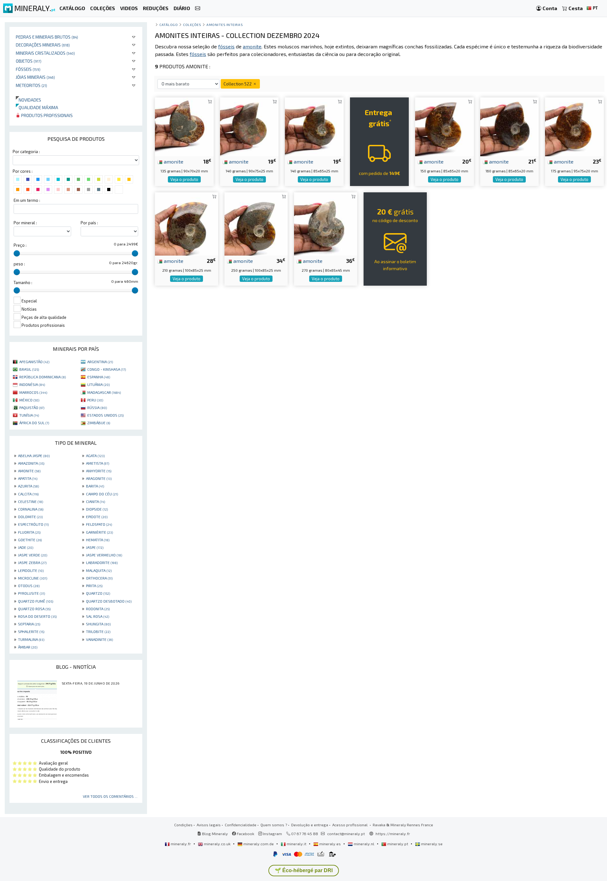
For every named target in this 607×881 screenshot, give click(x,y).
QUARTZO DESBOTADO (109, 601)
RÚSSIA (97, 407)
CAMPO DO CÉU (102, 494)
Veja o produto (184, 179)
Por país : (89, 222)
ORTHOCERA (99, 578)
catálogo (168, 24)
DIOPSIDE (97, 509)
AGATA (95, 455)
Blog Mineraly (214, 833)
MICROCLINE (32, 578)
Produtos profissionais (46, 115)
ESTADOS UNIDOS (105, 415)
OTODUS (29, 585)
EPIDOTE (96, 516)
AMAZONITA (31, 463)
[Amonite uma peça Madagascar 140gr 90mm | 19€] (249, 126)
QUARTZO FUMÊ (35, 601)
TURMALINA (31, 639)
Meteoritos (31, 85)
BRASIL (29, 369)
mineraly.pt (397, 843)
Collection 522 (238, 83)
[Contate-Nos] (198, 8)
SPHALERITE (31, 631)
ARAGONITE (99, 478)
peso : (19, 263)
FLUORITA (29, 532)
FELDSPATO (99, 524)
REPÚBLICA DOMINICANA (42, 377)
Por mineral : (25, 222)
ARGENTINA (100, 361)
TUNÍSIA (29, 415)
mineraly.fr (181, 843)
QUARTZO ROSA (34, 608)
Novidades (28, 99)
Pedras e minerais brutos (47, 37)
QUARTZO (98, 593)
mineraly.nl (364, 843)
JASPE (94, 547)
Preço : (20, 245)
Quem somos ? (274, 824)
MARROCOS (33, 392)
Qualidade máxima (37, 107)
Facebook (245, 833)
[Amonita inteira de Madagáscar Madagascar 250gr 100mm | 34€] (256, 223)
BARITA (95, 486)
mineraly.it (296, 843)
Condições (183, 824)
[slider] (17, 253)
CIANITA (95, 501)
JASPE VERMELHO (104, 555)
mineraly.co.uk (217, 843)
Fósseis (28, 69)
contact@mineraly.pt (346, 833)
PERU (95, 400)
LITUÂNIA (98, 384)
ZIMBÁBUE (98, 422)
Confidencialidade (240, 824)
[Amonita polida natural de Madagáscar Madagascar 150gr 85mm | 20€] (444, 126)
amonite (172, 161)
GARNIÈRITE (99, 532)
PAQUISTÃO (31, 407)
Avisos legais (209, 824)
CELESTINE (30, 501)
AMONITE (29, 470)
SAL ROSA (97, 616)
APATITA (27, 478)
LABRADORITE (102, 562)
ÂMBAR (27, 647)
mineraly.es (330, 843)
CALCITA (28, 494)
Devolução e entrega (309, 824)
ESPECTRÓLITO (33, 524)
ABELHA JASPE (34, 455)
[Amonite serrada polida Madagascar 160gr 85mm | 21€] (509, 126)
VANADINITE (99, 639)
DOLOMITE (30, 516)
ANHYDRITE (98, 470)
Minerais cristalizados (45, 53)
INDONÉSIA (32, 384)
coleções (192, 24)
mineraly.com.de (258, 843)
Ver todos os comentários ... (110, 796)
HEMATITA (97, 539)
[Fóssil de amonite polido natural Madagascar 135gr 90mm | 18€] (184, 126)
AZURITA (28, 486)
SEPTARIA (29, 624)
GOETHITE (30, 539)
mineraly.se (431, 843)
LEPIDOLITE (31, 570)
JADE (25, 547)
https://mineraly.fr (393, 833)
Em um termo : (27, 200)
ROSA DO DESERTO (37, 616)
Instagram (272, 833)
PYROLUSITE (31, 593)
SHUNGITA (98, 624)
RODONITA (98, 608)
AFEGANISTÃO (34, 361)
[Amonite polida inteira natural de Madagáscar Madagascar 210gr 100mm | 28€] (186, 223)
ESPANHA (98, 377)
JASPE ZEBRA (32, 562)
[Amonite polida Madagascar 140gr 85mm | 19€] (314, 126)
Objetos (28, 61)
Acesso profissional (350, 824)
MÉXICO (29, 400)
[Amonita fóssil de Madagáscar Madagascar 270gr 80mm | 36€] (325, 223)
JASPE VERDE (32, 555)
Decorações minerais (43, 44)
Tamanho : (23, 282)
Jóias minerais (35, 77)
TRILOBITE (98, 631)
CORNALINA (30, 509)
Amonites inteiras (224, 24)
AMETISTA (97, 463)
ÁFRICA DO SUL (34, 422)
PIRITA (94, 585)
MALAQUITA (99, 570)
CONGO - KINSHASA (106, 369)
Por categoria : (26, 151)
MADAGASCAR (104, 392)
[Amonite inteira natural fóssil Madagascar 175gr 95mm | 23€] (574, 126)
